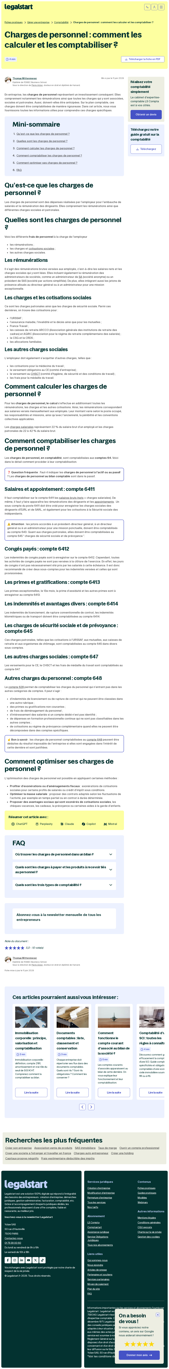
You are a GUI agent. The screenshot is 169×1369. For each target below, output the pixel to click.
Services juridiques (100, 1182)
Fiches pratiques (14, 22)
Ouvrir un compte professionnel (139, 1148)
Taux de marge (107, 1148)
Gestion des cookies (149, 1236)
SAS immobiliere (85, 1148)
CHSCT (35, 374)
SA (80, 277)
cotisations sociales (41, 248)
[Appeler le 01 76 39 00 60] (147, 7)
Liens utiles (95, 1254)
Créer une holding (122, 1153)
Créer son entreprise (18, 1148)
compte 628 (16, 687)
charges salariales (22, 427)
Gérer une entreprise (38, 22)
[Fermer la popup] (158, 1315)
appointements (104, 502)
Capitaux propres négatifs (22, 1158)
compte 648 (94, 739)
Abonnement (96, 1216)
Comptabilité (61, 22)
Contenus (144, 1182)
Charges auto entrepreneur (91, 1153)
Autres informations (151, 1211)
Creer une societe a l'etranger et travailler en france (38, 1153)
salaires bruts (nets (71, 498)
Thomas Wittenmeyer (25, 78)
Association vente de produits (53, 1148)
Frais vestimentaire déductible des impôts (68, 1158)
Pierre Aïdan (37, 85)
